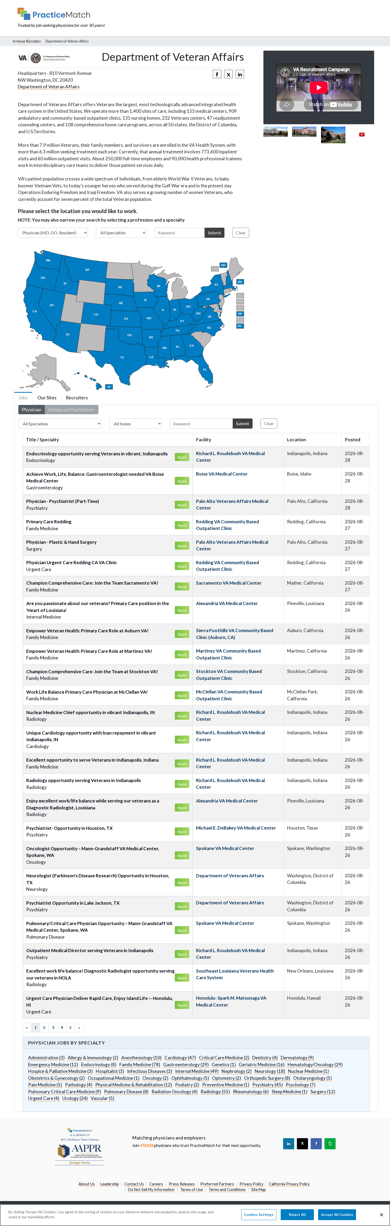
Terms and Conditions (227, 1189)
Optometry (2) (226, 1078)
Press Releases (182, 1184)
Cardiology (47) (180, 1057)
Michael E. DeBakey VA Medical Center (236, 828)
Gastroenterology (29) (186, 1064)
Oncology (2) (155, 1078)
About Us (87, 1184)
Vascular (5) (102, 1098)
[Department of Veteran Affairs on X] (228, 74)
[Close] (381, 1214)
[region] (195, 1215)
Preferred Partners (217, 1184)
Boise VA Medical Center (222, 474)
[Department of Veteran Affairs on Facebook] (217, 74)
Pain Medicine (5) (45, 1084)
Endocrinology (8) (98, 1064)
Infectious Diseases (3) (149, 1071)
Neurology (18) (270, 1071)
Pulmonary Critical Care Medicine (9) (64, 1091)
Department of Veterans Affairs (230, 875)
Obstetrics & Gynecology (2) (56, 1078)
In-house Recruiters (27, 41)
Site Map (258, 1189)
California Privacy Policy (289, 1184)
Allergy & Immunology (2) (93, 1057)
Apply (182, 457)
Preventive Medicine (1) (225, 1084)
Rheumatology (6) (251, 1091)
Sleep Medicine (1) (289, 1091)
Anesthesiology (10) (141, 1057)
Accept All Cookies (337, 1214)
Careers (156, 1184)
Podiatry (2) (187, 1084)
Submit (214, 232)
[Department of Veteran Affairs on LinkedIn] (240, 74)
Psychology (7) (300, 1084)
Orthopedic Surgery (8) (267, 1078)
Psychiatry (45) (267, 1084)
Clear (241, 232)
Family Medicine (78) (139, 1064)
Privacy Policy (251, 1184)
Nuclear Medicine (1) (308, 1071)
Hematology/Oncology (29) (315, 1064)
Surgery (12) (322, 1091)
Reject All (297, 1214)
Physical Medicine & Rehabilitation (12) (133, 1084)
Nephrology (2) (237, 1071)
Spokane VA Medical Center (225, 848)
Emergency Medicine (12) (53, 1064)
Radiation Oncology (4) (174, 1091)
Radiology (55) (215, 1091)
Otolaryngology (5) (312, 1078)
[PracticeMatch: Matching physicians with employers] (61, 14)
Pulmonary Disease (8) (126, 1091)
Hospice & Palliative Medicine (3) (60, 1071)
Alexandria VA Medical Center (227, 603)
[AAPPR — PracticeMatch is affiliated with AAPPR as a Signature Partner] (79, 1146)
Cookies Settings (259, 1214)
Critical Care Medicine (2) (224, 1057)
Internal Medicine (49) (197, 1071)
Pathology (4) (78, 1084)
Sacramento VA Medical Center (229, 583)
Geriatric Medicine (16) (262, 1064)
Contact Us (134, 1184)
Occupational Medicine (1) (114, 1078)
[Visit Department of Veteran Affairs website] (44, 58)
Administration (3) (46, 1057)
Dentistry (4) (265, 1057)
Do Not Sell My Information (151, 1189)
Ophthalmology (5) (190, 1078)
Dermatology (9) (297, 1057)
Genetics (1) (224, 1064)
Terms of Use (191, 1189)
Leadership (109, 1184)
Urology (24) (75, 1098)
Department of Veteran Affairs (49, 86)
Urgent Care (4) (43, 1098)
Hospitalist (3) (110, 1071)
